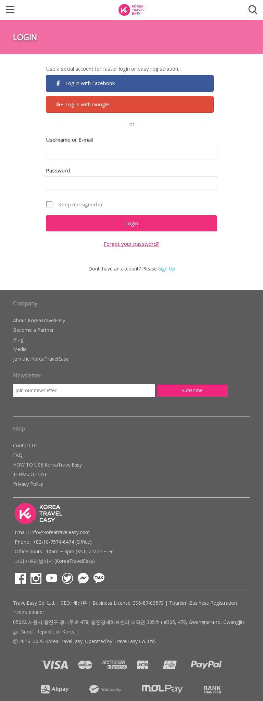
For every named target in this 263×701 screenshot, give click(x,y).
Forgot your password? (131, 243)
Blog (18, 339)
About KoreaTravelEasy (39, 320)
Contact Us (25, 445)
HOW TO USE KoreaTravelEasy (47, 464)
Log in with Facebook (90, 83)
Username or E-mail (69, 139)
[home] (131, 9)
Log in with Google (87, 104)
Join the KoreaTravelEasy (40, 358)
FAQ (18, 455)
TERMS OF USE (30, 474)
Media (20, 349)
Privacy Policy (28, 484)
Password (58, 170)
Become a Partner (33, 330)
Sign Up (166, 268)
